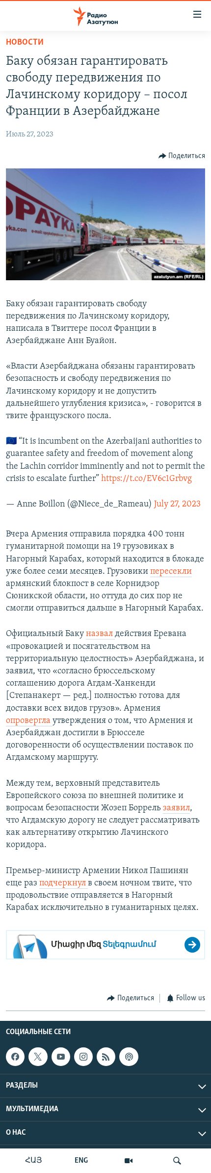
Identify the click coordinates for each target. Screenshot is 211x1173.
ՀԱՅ (33, 1161)
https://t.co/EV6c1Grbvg (146, 479)
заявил (176, 808)
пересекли (171, 571)
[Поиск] (177, 1160)
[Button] (182, 156)
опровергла (29, 721)
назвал (100, 634)
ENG (81, 1161)
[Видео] (128, 1160)
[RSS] (106, 1056)
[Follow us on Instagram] (83, 1056)
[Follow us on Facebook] (15, 1056)
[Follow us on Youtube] (61, 1056)
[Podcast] (128, 1056)
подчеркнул (63, 883)
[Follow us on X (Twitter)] (37, 1056)
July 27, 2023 (177, 504)
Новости (25, 42)
